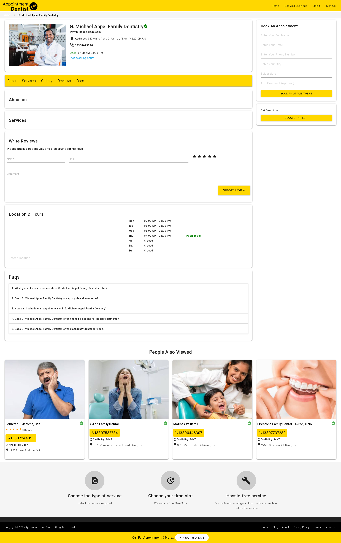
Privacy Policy (301, 527)
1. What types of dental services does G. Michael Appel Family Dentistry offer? (59, 288)
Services (29, 81)
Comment (13, 173)
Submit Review (234, 190)
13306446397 (188, 433)
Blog (275, 527)
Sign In (316, 5)
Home (275, 5)
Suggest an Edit (296, 117)
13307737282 (272, 433)
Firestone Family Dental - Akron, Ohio (284, 424)
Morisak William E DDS (189, 424)
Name (10, 159)
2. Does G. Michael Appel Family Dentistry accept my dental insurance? (55, 298)
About (12, 81)
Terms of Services (323, 527)
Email (72, 159)
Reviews (64, 81)
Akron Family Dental (104, 424)
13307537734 (104, 433)
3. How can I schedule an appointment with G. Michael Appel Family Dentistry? (59, 308)
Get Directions (269, 110)
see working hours (82, 58)
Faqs (80, 81)
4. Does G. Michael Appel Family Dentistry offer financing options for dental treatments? (65, 318)
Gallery (46, 81)
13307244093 (20, 438)
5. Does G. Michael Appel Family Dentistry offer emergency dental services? (58, 329)
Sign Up (331, 5)
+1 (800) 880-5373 (192, 537)
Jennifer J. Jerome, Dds (23, 424)
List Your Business (296, 5)
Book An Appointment (296, 93)
